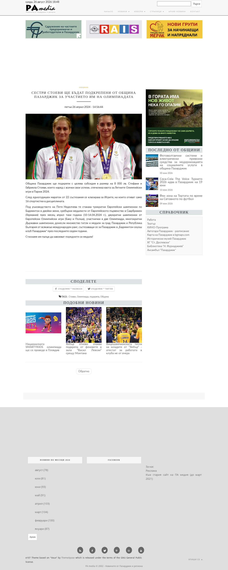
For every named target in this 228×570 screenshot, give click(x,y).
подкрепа (94, 297)
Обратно (83, 371)
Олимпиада (83, 297)
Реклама (151, 470)
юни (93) (40, 487)
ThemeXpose (68, 557)
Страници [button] (156, 11)
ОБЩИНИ (84, 87)
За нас (150, 466)
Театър (151, 223)
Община (104, 297)
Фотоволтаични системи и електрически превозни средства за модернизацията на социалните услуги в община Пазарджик (181, 162)
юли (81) (40, 478)
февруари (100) (44, 520)
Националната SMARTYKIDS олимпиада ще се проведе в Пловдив (43, 347)
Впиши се (195, 559)
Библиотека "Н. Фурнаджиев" (165, 246)
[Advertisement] (114, 61)
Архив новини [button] (177, 11)
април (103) (42, 503)
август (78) (41, 470)
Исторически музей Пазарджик (166, 238)
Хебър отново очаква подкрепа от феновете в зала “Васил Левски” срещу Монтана (84, 349)
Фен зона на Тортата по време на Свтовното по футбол (181, 197)
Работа (151, 219)
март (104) (41, 512)
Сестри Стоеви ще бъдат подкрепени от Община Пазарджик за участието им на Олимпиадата (83, 95)
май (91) (40, 495)
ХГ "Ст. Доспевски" (158, 242)
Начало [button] (108, 11)
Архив (32, 537)
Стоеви (72, 297)
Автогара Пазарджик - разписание (168, 231)
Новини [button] (123, 11)
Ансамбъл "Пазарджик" (161, 250)
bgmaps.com (168, 235)
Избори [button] (139, 11)
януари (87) (42, 529)
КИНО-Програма (157, 227)
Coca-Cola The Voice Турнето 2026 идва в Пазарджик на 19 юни (181, 182)
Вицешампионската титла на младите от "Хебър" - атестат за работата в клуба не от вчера (124, 349)
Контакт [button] (195, 11)
